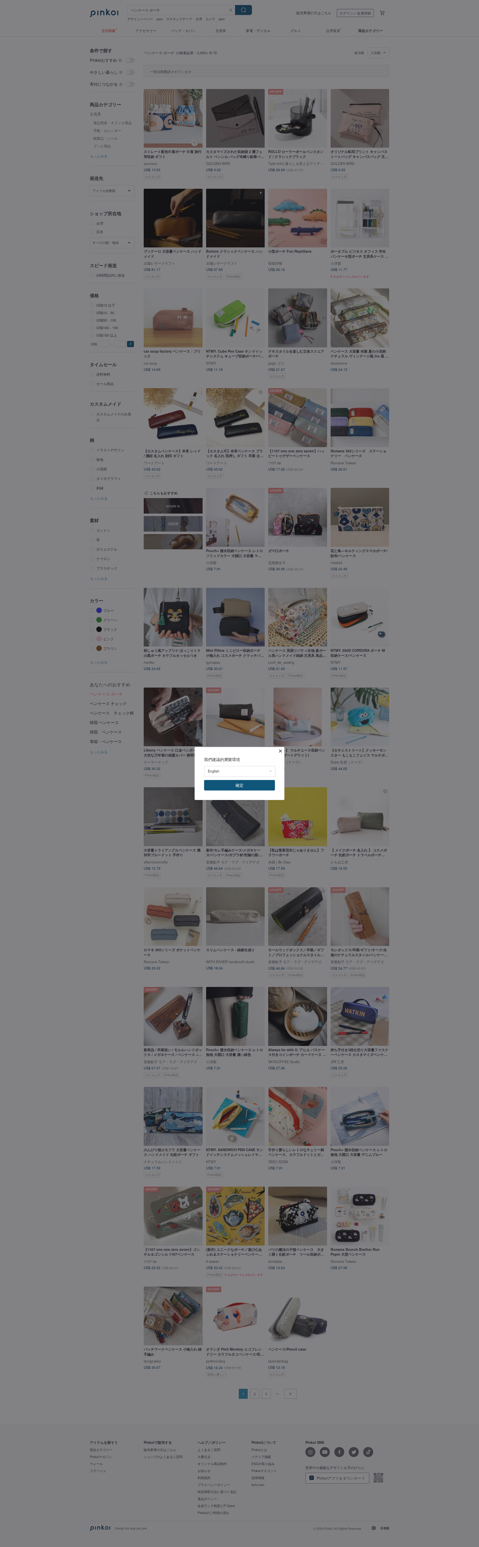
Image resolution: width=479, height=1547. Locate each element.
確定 (239, 785)
